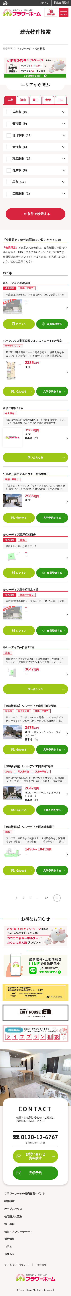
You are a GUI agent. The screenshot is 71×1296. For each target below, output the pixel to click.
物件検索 (9, 1201)
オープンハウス (13, 1208)
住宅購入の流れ (13, 1216)
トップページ (24, 48)
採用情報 (51, 14)
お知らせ (9, 1254)
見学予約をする (52, 391)
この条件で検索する (35, 214)
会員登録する (54, 324)
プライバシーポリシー (16, 1265)
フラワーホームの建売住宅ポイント (24, 1193)
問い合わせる (19, 391)
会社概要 (41, 1265)
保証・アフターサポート (18, 1231)
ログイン (44, 2)
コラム (8, 1246)
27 (46, 898)
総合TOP (8, 48)
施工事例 (9, 1224)
